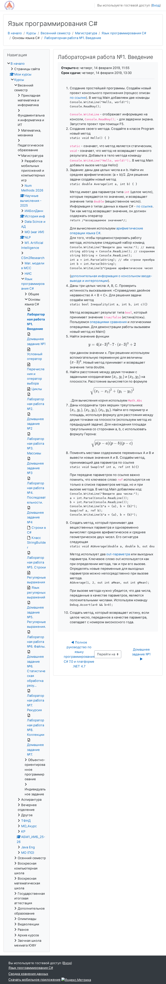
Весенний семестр (55, 33)
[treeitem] (26, 504)
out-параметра (118, 554)
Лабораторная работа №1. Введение (72, 38)
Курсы (31, 33)
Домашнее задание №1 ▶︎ (142, 654)
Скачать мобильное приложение (34, 980)
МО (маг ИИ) (34, 232)
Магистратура (86, 33)
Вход (156, 5)
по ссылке (78, 98)
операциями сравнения (108, 322)
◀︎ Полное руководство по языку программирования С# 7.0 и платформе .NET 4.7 (79, 654)
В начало (15, 33)
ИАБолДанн (34, 211)
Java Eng (28, 847)
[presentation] (112, 345)
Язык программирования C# (124, 33)
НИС (28, 274)
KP (23, 831)
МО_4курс (29, 826)
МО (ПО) (27, 853)
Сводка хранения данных (28, 974)
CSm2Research (33, 258)
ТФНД (26, 821)
